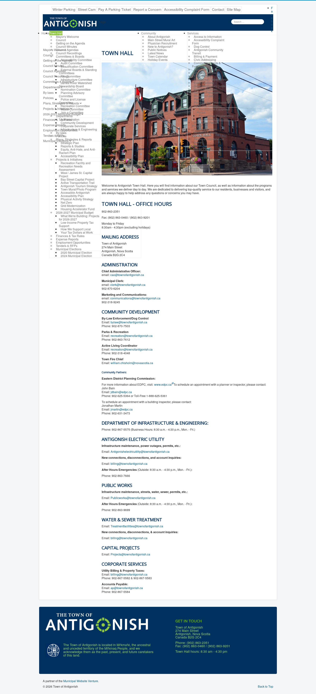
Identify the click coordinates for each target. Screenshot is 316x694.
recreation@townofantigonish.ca (132, 336)
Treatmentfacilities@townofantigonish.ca (137, 526)
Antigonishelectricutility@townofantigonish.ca (140, 451)
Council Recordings (56, 76)
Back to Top (265, 686)
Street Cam (87, 9)
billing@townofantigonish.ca (129, 464)
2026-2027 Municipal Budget (62, 114)
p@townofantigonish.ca (127, 588)
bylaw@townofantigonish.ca (129, 322)
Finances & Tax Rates (57, 120)
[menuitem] (45, 33)
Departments (51, 87)
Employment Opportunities (60, 130)
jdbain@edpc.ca (121, 392)
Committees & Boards (57, 82)
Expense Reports (54, 125)
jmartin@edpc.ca (122, 409)
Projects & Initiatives (56, 109)
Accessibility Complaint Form (186, 9)
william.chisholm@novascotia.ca (132, 363)
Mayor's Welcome (54, 50)
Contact (218, 9)
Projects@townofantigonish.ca (130, 554)
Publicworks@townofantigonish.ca (133, 498)
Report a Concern (147, 9)
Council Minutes (53, 66)
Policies (48, 98)
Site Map (234, 9)
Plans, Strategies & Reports (61, 103)
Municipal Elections (56, 141)
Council (48, 55)
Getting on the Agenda (57, 60)
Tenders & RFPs (54, 135)
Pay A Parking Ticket (114, 9)
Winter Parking (63, 9)
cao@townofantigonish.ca (127, 275)
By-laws (48, 92)
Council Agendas (54, 71)
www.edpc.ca (163, 384)
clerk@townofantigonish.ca (127, 285)
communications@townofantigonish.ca (135, 298)
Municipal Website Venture (80, 681)
